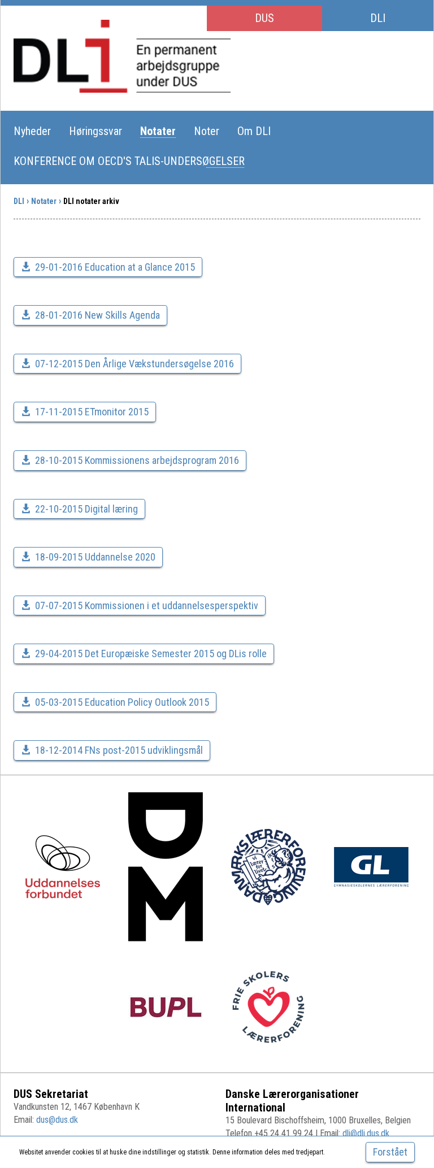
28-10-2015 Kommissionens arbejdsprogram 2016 (137, 460)
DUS (264, 18)
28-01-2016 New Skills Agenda (97, 315)
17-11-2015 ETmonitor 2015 (92, 412)
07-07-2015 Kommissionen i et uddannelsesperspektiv (146, 605)
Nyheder (32, 131)
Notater (158, 131)
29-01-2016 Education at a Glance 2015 (115, 267)
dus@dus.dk (57, 1119)
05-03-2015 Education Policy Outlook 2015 (122, 702)
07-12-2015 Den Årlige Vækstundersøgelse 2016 (134, 364)
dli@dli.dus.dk (365, 1133)
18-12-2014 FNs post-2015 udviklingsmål (119, 750)
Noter (206, 131)
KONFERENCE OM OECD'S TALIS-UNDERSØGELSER (129, 161)
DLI (377, 18)
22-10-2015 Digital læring (86, 509)
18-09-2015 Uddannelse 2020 (95, 557)
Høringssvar (95, 131)
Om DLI (254, 131)
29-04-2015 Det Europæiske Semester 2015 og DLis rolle (151, 653)
